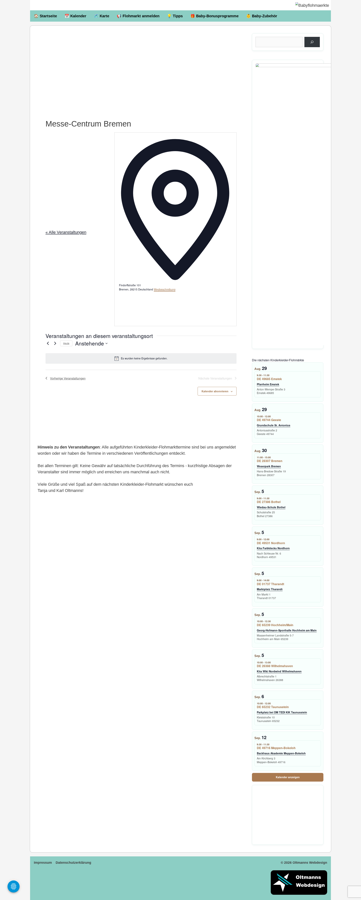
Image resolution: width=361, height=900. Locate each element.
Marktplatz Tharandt (270, 589)
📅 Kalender (75, 16)
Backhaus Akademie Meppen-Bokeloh (281, 753)
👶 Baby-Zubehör (261, 16)
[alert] (141, 358)
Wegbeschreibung (164, 289)
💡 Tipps (175, 16)
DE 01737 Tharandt (270, 584)
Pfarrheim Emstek (268, 384)
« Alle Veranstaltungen (66, 232)
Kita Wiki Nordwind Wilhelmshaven (279, 671)
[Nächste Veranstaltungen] (55, 343)
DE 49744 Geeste (269, 420)
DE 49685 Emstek (269, 379)
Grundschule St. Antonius (273, 425)
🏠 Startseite (45, 16)
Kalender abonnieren (215, 391)
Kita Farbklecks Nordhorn (273, 548)
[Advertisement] (141, 65)
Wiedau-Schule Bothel (271, 507)
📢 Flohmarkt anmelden (138, 16)
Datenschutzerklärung (73, 862)
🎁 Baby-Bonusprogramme (214, 16)
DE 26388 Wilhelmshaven (275, 666)
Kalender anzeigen (288, 777)
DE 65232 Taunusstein (273, 707)
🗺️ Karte (101, 16)
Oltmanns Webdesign (310, 862)
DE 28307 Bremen (269, 461)
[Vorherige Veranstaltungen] (48, 343)
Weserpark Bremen (269, 466)
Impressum (43, 862)
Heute (66, 343)
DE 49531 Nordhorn (271, 543)
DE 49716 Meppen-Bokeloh (276, 748)
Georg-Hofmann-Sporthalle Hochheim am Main (287, 630)
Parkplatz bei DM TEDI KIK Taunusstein (282, 712)
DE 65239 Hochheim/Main (275, 625)
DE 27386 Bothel (269, 502)
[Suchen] (312, 42)
